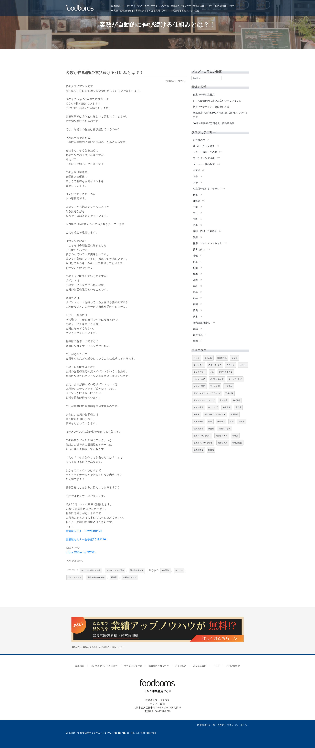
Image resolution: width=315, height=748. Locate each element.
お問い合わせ (233, 665)
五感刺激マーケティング (204, 400)
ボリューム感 (199, 379)
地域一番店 (198, 407)
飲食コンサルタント (202, 436)
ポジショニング (216, 379)
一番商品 (228, 386)
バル (212, 372)
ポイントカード (74, 577)
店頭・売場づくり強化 (205, 231)
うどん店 (208, 358)
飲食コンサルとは (190, 10)
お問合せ (175, 10)
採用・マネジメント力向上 (207, 243)
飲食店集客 (198, 450)
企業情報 (115, 5)
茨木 (195, 316)
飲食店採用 (222, 443)
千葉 (195, 206)
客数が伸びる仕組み (96, 577)
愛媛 (195, 237)
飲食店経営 (237, 443)
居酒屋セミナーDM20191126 (84, 531)
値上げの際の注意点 (204, 94)
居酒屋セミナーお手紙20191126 (86, 539)
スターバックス (215, 365)
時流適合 (221, 421)
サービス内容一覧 (160, 5)
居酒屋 (114, 577)
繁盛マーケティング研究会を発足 (211, 106)
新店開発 (234, 414)
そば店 (234, 358)
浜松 (195, 286)
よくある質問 (153, 10)
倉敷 (195, 194)
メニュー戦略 (199, 386)
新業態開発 (198, 421)
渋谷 (195, 292)
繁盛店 (211, 428)
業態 (232, 421)
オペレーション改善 (204, 145)
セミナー (179, 570)
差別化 (197, 414)
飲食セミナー (221, 436)
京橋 (195, 176)
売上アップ (213, 407)
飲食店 (235, 436)
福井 (195, 298)
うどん (197, 358)
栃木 (195, 273)
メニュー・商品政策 (204, 164)
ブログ (165, 10)
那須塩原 (198, 334)
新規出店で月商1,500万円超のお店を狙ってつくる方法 (220, 114)
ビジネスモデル (225, 372)
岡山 (195, 225)
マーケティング (235, 379)
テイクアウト (199, 372)
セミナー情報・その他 (90, 570)
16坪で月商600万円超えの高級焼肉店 (213, 123)
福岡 (195, 304)
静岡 (195, 340)
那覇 (195, 328)
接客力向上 (199, 249)
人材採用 (223, 400)
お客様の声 (139, 10)
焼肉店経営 (198, 428)
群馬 (195, 310)
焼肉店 (241, 421)
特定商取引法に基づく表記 (210, 725)
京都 (195, 182)
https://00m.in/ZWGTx (81, 552)
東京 (195, 261)
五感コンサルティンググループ (207, 393)
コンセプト (198, 365)
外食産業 (227, 407)
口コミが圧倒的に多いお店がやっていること (217, 100)
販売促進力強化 (136, 570)
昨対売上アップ (129, 577)
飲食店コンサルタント (203, 443)
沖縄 (195, 279)
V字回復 (165, 570)
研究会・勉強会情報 (121, 10)
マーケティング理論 (115, 570)
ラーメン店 (215, 386)
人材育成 (236, 400)
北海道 (196, 200)
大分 (195, 212)
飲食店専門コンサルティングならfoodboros (102, 732)
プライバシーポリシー (238, 725)
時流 (210, 421)
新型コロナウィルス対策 (214, 414)
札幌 (195, 255)
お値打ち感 (222, 358)
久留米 (196, 170)
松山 (195, 267)
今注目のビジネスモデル (206, 188)
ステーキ (230, 365)
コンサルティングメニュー (135, 5)
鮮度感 (211, 450)
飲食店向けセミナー (181, 5)
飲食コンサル (225, 428)
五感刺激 (229, 393)
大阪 (195, 219)
